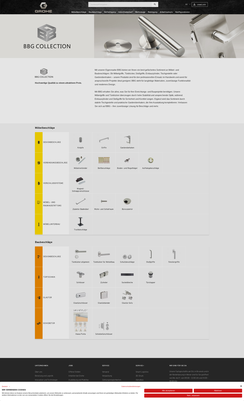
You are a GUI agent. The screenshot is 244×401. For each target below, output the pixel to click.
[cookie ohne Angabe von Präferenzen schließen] (241, 386)
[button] (6, 386)
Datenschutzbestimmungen (130, 386)
